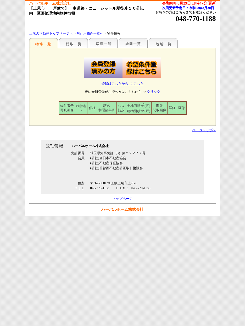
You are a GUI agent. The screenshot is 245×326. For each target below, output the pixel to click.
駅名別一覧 (43, 43)
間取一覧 (73, 43)
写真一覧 (103, 43)
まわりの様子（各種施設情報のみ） (163, 43)
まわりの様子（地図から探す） (133, 43)
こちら (139, 83)
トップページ (122, 198)
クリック (153, 92)
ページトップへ (204, 130)
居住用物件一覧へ (90, 33)
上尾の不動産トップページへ (51, 33)
